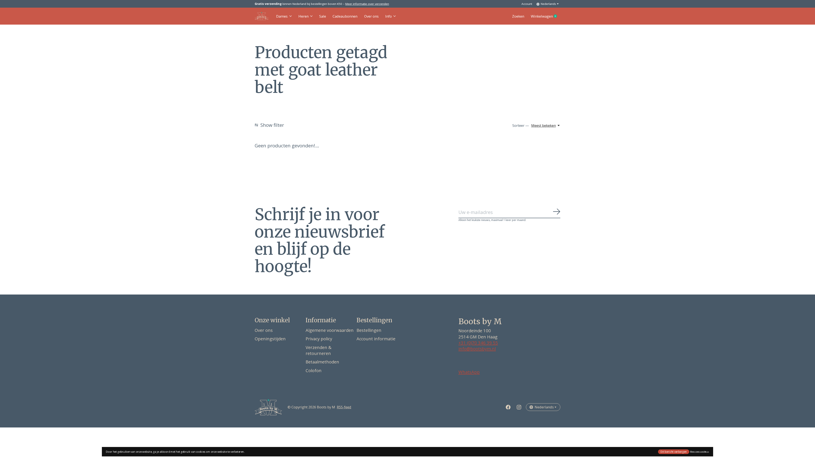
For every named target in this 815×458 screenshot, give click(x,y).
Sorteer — (520, 125)
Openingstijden (270, 339)
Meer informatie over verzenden (367, 4)
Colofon (314, 370)
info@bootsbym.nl (477, 349)
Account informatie (376, 339)
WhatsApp (469, 372)
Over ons (371, 16)
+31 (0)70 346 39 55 (478, 343)
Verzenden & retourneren (319, 350)
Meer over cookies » (699, 451)
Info (388, 16)
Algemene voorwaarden (330, 330)
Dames (282, 16)
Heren (303, 16)
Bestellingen (369, 330)
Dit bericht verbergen (673, 451)
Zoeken (518, 16)
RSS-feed (344, 407)
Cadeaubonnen (345, 16)
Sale (322, 16)
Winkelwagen (545, 16)
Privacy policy (319, 339)
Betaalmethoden (322, 362)
